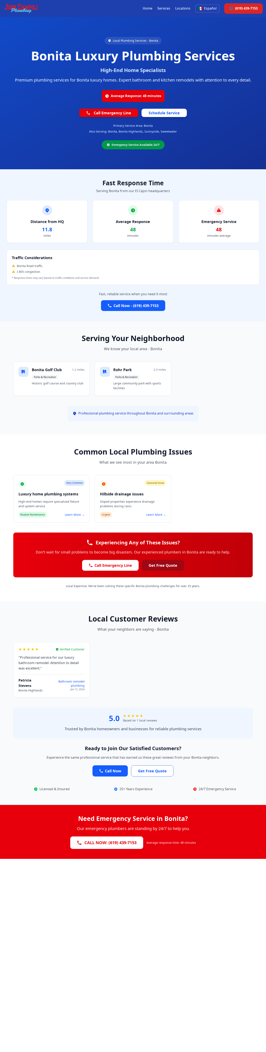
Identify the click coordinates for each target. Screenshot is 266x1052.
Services (163, 8)
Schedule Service (164, 112)
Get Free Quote (163, 565)
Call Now (113, 770)
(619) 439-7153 (246, 8)
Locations (182, 8)
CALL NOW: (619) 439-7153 (110, 842)
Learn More (75, 515)
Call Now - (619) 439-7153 (136, 305)
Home (147, 8)
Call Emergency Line (112, 112)
